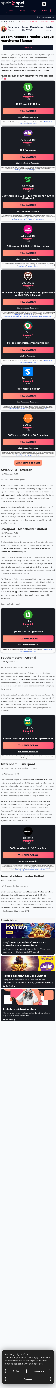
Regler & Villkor (33, 266)
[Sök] (44, 4)
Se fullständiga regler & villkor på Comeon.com (28, 219)
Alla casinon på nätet (28, 463)
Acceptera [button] (39, 1371)
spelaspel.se (6, 21)
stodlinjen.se (47, 122)
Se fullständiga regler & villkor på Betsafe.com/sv (28, 870)
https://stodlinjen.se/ (19, 455)
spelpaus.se (24, 123)
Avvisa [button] (16, 1371)
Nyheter (15, 21)
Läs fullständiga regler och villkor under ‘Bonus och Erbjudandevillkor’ (27, 316)
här (46, 408)
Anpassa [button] (28, 1379)
